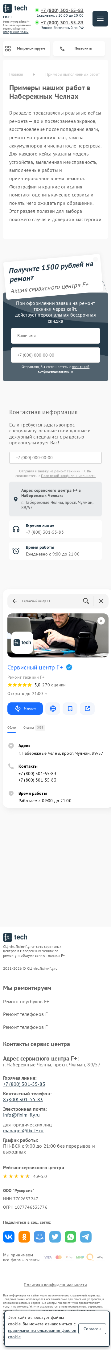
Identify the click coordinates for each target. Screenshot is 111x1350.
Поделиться (8, 1237)
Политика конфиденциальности (55, 1284)
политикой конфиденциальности (64, 368)
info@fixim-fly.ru (21, 1115)
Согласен (92, 1329)
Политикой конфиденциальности (68, 475)
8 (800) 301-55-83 (23, 1099)
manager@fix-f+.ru (23, 1130)
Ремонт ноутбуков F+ (26, 1001)
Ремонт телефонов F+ (26, 1014)
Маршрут (30, 708)
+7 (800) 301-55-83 (62, 10)
